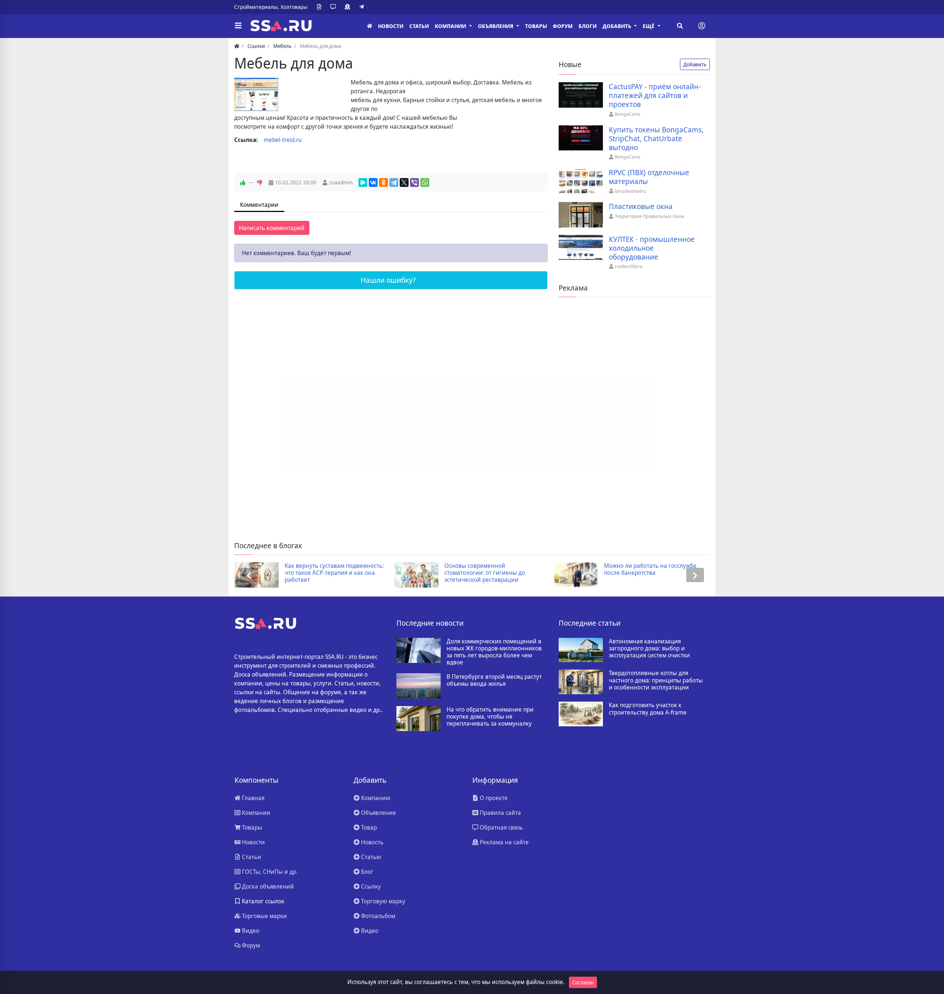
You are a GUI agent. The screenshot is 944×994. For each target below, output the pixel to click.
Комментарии (259, 205)
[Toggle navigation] (702, 26)
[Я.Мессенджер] (362, 182)
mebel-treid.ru (283, 140)
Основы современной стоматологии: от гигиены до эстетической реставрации (484, 573)
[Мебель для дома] (256, 94)
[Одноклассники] (383, 182)
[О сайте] (320, 7)
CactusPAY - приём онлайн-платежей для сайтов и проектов (655, 95)
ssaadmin (341, 182)
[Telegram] (363, 7)
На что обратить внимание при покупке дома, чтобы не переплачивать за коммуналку (490, 716)
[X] (404, 182)
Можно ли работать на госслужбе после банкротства (650, 569)
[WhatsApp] (424, 182)
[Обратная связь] (334, 7)
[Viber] (414, 182)
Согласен (583, 982)
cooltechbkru (629, 266)
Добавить (695, 64)
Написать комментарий (272, 228)
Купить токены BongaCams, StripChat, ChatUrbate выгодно (656, 138)
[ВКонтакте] (373, 182)
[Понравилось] (242, 182)
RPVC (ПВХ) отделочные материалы (649, 177)
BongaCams (628, 114)
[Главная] (369, 26)
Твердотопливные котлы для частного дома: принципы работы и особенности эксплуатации (656, 680)
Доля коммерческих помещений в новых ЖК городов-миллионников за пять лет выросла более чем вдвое (494, 652)
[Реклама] (349, 7)
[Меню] (238, 26)
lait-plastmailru (630, 191)
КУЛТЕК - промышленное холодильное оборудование (652, 248)
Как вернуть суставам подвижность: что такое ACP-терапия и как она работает (334, 573)
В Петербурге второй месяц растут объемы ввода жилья (494, 680)
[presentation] (249, 575)
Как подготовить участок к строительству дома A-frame (648, 709)
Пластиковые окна (641, 206)
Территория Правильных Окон (649, 216)
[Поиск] (680, 26)
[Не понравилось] (259, 182)
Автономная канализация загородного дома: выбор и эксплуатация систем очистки (649, 648)
